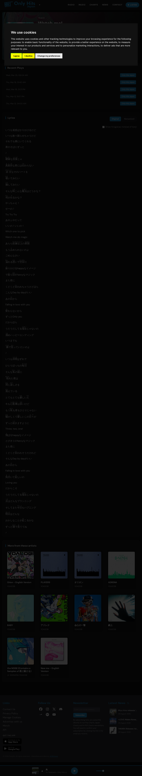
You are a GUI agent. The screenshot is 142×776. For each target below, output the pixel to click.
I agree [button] (16, 56)
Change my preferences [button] (48, 56)
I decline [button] (28, 56)
